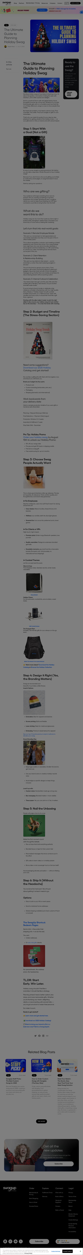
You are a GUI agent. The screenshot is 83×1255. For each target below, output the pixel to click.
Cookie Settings (55, 1251)
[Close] (80, 1251)
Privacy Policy (28, 1253)
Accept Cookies (67, 1251)
